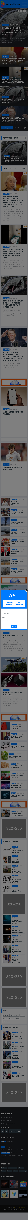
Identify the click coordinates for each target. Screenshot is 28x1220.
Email (3, 610)
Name (3, 617)
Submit (14, 626)
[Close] (26, 590)
